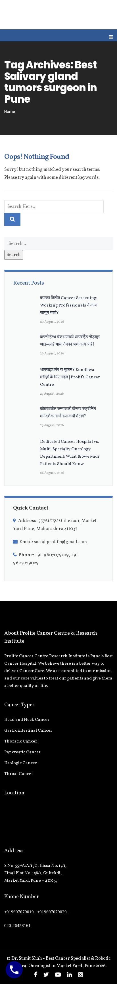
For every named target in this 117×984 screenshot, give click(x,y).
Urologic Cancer (20, 763)
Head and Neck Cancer (26, 720)
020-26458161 (17, 925)
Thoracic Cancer (20, 741)
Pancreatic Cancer (22, 752)
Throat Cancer (18, 774)
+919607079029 (52, 912)
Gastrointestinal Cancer (28, 731)
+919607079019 (19, 912)
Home (9, 111)
